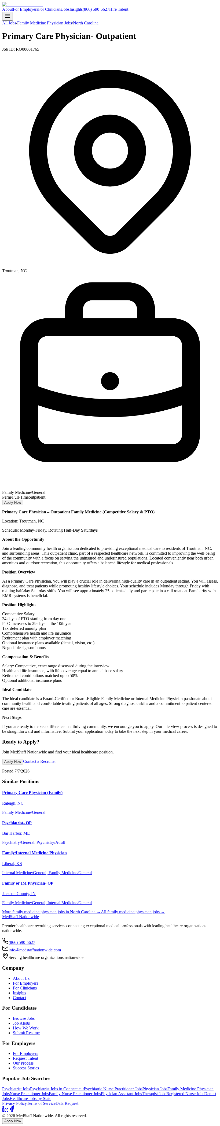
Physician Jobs (154, 1089)
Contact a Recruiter (39, 761)
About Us (21, 978)
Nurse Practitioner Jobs (29, 1093)
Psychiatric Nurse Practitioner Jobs (113, 1089)
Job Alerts (21, 1023)
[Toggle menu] (7, 16)
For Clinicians (50, 9)
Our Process (23, 1063)
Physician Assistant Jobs (121, 1093)
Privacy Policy (14, 1103)
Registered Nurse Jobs (185, 1093)
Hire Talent (118, 9)
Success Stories (26, 1068)
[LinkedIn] (5, 1111)
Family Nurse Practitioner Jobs (75, 1093)
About (7, 9)
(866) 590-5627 (96, 9)
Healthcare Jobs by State (30, 1098)
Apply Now (12, 503)
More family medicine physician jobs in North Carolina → (51, 912)
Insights (76, 9)
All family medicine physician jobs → (133, 912)
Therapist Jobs (154, 1093)
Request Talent (25, 1058)
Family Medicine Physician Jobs (44, 23)
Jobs (65, 9)
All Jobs (9, 23)
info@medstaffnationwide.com (35, 950)
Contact (19, 997)
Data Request (67, 1103)
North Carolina (85, 23)
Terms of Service (41, 1103)
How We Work (26, 1028)
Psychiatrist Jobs (16, 1089)
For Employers (25, 9)
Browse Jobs (24, 1018)
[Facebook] (12, 1111)
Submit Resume (26, 1033)
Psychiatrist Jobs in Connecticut (57, 1089)
